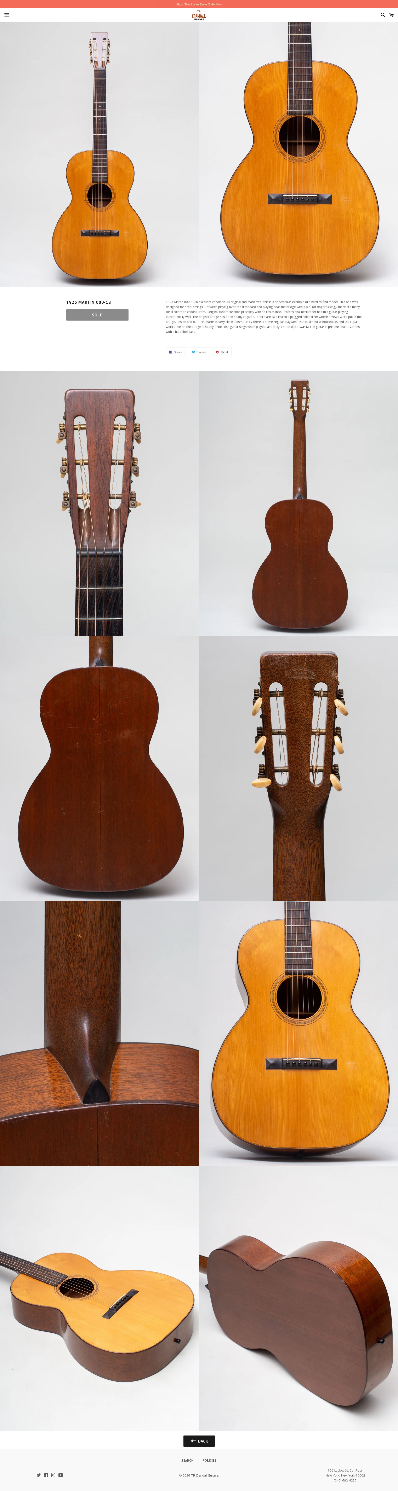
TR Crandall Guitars (204, 1475)
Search (187, 1460)
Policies (210, 1460)
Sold (97, 315)
